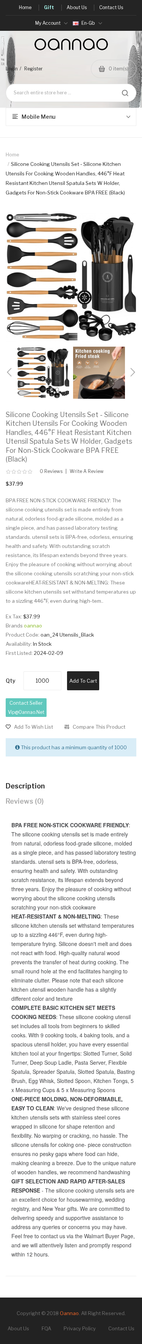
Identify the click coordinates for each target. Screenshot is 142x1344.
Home (12, 154)
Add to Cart (83, 681)
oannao (33, 626)
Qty (11, 680)
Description (25, 786)
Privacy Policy (80, 1328)
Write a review (87, 471)
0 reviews (51, 471)
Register (33, 69)
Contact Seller (26, 707)
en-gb (88, 23)
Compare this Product (99, 727)
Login (12, 69)
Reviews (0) (25, 801)
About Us (18, 1328)
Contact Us (121, 1328)
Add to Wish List (33, 727)
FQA (46, 1328)
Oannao (69, 1313)
